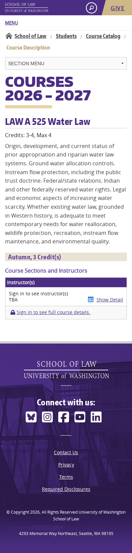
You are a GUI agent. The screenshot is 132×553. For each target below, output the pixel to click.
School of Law (30, 36)
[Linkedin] (96, 417)
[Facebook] (63, 417)
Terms (66, 477)
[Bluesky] (31, 417)
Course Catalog (103, 36)
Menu (11, 23)
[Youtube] (79, 417)
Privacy (66, 464)
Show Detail (109, 299)
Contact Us (66, 452)
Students (66, 36)
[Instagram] (47, 417)
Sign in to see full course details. (53, 312)
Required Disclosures (66, 489)
